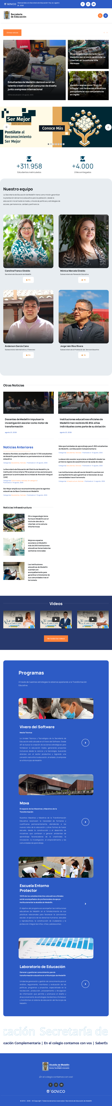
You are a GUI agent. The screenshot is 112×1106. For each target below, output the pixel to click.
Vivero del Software (37, 726)
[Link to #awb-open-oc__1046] (100, 15)
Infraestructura (72, 481)
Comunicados (16, 481)
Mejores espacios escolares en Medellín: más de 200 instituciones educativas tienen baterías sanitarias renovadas (39, 545)
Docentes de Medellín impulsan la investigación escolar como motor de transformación (26, 423)
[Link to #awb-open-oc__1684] (105, 15)
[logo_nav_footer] (56, 1063)
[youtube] (93, 4)
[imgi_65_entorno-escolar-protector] (56, 857)
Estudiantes (15, 463)
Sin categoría (32, 481)
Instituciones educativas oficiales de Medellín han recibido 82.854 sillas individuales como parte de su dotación (83, 423)
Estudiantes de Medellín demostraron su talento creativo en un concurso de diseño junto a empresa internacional (32, 85)
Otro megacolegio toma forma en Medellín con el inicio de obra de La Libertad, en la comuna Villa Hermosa (38, 521)
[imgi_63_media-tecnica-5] (56, 699)
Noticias (23, 463)
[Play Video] (19, 619)
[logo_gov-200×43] (56, 1090)
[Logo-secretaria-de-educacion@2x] (14, 11)
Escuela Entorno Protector (34, 888)
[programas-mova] (56, 775)
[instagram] (88, 4)
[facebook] (82, 4)
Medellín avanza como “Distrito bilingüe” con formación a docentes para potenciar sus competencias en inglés (67, 33)
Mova (24, 803)
